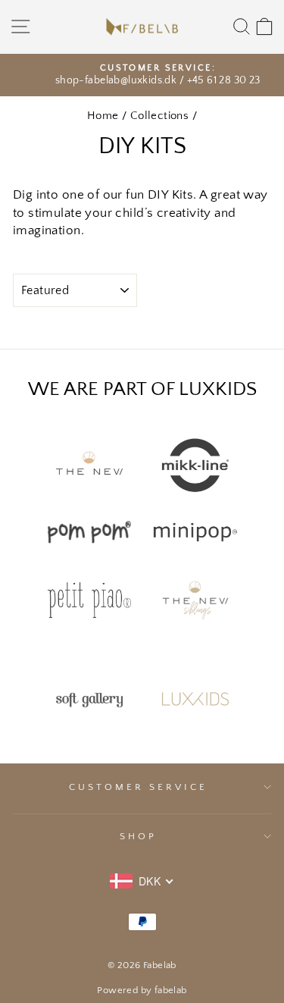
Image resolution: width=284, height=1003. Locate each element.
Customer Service (138, 787)
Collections (159, 115)
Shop (138, 836)
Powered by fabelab (141, 990)
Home (103, 115)
